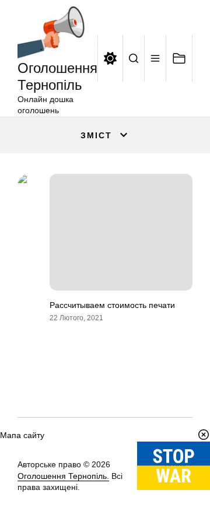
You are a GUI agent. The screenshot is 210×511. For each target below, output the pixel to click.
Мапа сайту (22, 435)
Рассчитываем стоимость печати (112, 305)
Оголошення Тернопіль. (63, 476)
